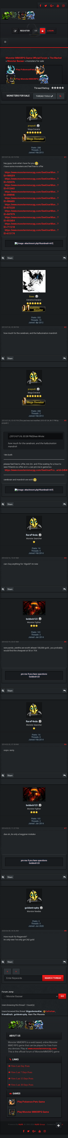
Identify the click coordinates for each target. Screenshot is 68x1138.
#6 (65, 744)
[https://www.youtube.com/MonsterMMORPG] (58, 5)
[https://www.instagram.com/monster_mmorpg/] (64, 5)
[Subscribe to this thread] (60, 96)
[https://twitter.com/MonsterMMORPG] (46, 5)
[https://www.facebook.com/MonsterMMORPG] (40, 5)
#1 (65, 157)
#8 (65, 931)
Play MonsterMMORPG (27, 79)
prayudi (4, 423)
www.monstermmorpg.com (42, 1048)
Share (9, 258)
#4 (65, 558)
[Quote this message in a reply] (64, 258)
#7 (65, 828)
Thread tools (43, 96)
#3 (65, 421)
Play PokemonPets (25, 70)
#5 (65, 642)
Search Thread (53, 978)
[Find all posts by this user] (3, 258)
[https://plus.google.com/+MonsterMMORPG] (52, 5)
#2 (65, 327)
